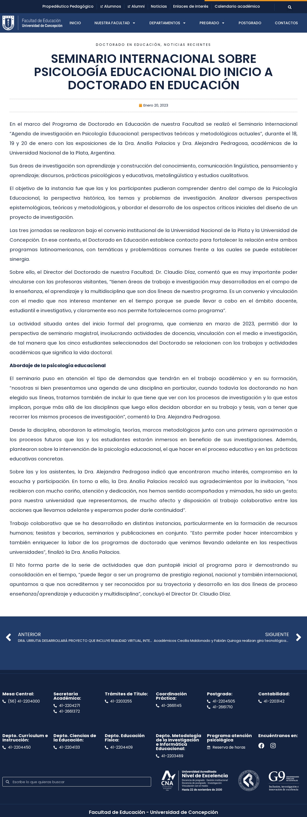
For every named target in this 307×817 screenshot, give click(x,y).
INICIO (75, 22)
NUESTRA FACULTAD (112, 22)
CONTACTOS (286, 22)
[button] (289, 7)
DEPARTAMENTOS (164, 22)
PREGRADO (209, 22)
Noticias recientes (187, 44)
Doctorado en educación (128, 44)
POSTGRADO (250, 22)
